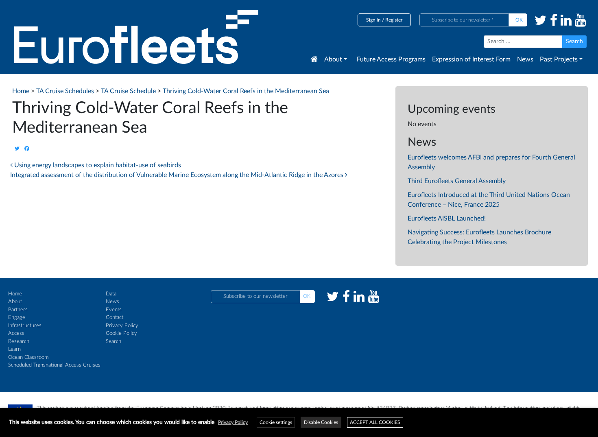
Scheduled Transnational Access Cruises (54, 365)
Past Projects (559, 59)
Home (15, 294)
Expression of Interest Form (471, 59)
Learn (14, 349)
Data (111, 294)
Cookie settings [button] (276, 422)
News (525, 59)
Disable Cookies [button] (321, 422)
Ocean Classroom (28, 357)
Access (16, 333)
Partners (18, 309)
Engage (16, 317)
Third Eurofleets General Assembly (457, 181)
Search (113, 341)
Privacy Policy (122, 325)
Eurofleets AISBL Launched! (447, 218)
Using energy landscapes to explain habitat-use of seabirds (97, 165)
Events (114, 309)
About (333, 59)
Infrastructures (24, 325)
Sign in (373, 19)
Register (393, 19)
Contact (114, 317)
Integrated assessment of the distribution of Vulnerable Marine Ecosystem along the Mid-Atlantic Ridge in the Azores (177, 175)
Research (18, 341)
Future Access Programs (391, 59)
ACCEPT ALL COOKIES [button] (375, 422)
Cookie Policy (121, 333)
